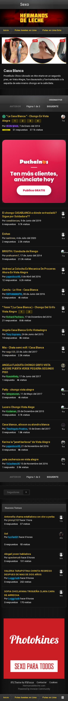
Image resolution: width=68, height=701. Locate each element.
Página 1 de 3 (33, 106)
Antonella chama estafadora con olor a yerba (29, 516)
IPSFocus (29, 682)
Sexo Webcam (24, 5)
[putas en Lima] (34, 18)
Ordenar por (56, 100)
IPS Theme (16, 682)
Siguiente (52, 106)
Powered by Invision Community (34, 689)
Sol (6, 533)
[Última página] (63, 106)
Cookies (53, 682)
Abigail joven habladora (17, 553)
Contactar (42, 682)
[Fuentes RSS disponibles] (62, 697)
